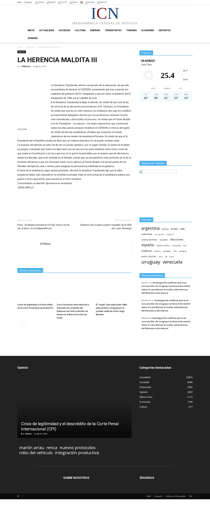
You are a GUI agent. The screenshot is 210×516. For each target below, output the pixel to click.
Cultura (80, 30)
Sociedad (64, 30)
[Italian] (74, 2)
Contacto (28, 2)
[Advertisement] (166, 132)
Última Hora (145, 396)
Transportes (113, 30)
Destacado (145, 387)
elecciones (176, 239)
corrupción (159, 234)
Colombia (146, 234)
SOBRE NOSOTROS (76, 477)
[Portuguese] (81, 2)
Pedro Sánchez (148, 256)
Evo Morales (176, 245)
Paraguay (183, 251)
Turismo (131, 30)
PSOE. (171, 256)
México (157, 251)
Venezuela (172, 262)
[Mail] (43, 251)
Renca (51, 447)
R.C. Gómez (26, 433)
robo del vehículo (36, 452)
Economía (147, 30)
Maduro (146, 250)
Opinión (33, 38)
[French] (62, 2)
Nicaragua (167, 251)
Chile (182, 228)
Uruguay (150, 261)
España (147, 245)
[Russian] (90, 2)
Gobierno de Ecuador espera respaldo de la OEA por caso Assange (106, 226)
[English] (51, 2)
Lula (184, 245)
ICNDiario (26, 66)
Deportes (165, 30)
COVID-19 (170, 234)
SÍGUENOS (146, 477)
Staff (19, 2)
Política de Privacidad (176, 496)
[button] (189, 30)
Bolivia (165, 229)
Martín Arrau (31, 447)
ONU (175, 251)
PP (166, 256)
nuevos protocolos (77, 447)
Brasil (174, 229)
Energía (95, 30)
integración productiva (77, 452)
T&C (191, 496)
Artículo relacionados (30, 270)
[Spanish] (102, 2)
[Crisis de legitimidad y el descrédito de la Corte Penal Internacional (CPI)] (35, 289)
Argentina (150, 228)
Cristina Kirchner (149, 239)
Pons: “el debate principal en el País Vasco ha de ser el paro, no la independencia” (43, 226)
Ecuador (164, 239)
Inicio (31, 30)
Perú (161, 256)
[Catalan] (39, 2)
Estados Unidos (163, 245)
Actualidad (46, 30)
